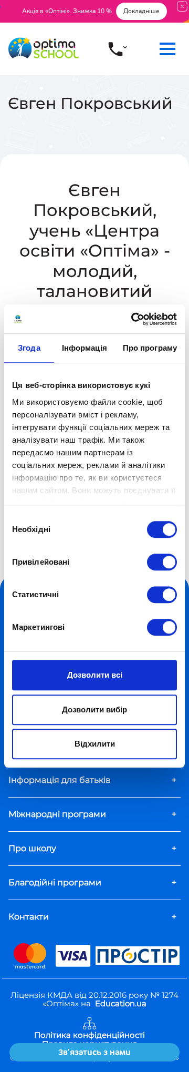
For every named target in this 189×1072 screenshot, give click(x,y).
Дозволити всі (94, 674)
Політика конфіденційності (89, 1035)
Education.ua (120, 1003)
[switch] (162, 562)
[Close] (182, 6)
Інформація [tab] (84, 347)
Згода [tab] (29, 347)
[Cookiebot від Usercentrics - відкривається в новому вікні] (133, 319)
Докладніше (141, 11)
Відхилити (95, 743)
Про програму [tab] (150, 347)
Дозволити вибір (94, 709)
